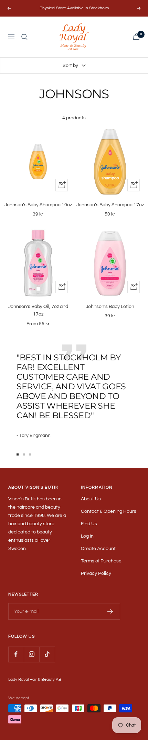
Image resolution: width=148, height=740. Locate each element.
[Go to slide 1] (18, 454)
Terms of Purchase (101, 561)
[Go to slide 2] (24, 454)
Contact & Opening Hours (108, 511)
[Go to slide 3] (30, 454)
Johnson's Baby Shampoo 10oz (38, 204)
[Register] (110, 611)
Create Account (98, 548)
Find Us (89, 523)
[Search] (24, 37)
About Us (91, 499)
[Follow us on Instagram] (31, 654)
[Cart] (136, 36)
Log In (87, 536)
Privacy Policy (96, 573)
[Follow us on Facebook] (16, 654)
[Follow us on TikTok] (47, 654)
